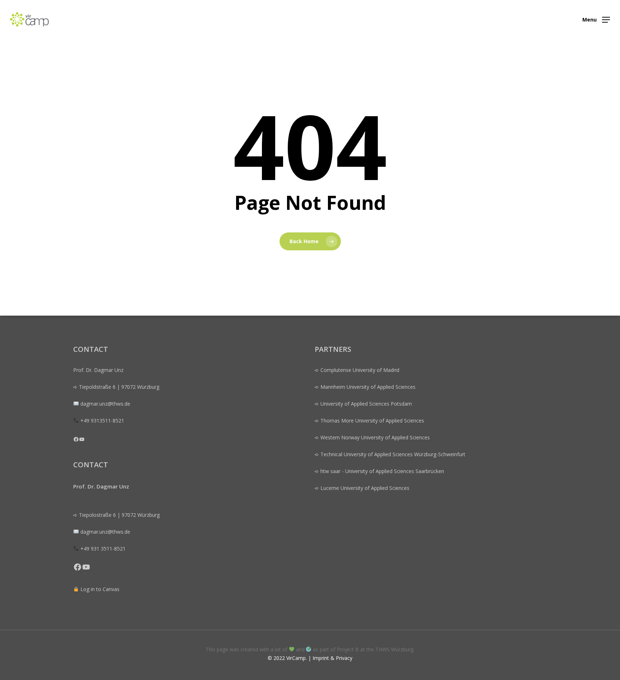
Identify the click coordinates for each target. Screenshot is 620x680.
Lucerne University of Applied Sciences (364, 488)
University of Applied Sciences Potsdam (366, 403)
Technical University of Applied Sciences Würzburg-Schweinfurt (392, 454)
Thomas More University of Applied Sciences (372, 420)
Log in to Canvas (99, 589)
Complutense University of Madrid (359, 370)
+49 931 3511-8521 (103, 548)
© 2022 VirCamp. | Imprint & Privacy (310, 658)
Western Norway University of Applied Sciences (375, 437)
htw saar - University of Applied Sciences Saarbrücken (382, 471)
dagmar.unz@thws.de (105, 531)
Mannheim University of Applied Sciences (367, 386)
